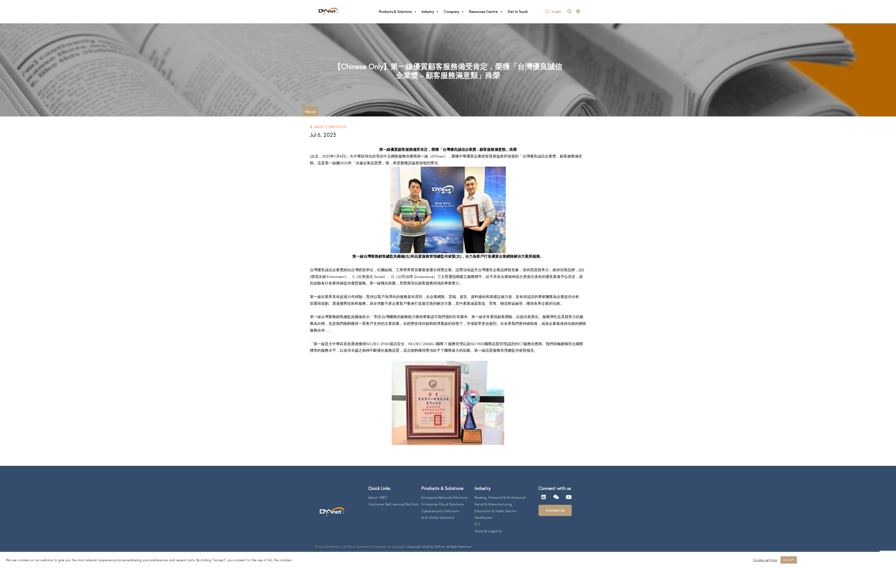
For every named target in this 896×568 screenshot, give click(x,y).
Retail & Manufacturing (493, 504)
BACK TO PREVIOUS (330, 127)
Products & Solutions (395, 11)
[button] (553, 11)
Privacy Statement (328, 546)
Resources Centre (483, 11)
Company (451, 11)
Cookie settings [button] (765, 560)
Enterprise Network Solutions (444, 497)
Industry (428, 11)
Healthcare (483, 517)
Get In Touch (518, 11)
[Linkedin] (544, 497)
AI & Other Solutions (437, 517)
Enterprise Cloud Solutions (442, 504)
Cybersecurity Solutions (440, 511)
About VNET (378, 497)
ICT (477, 524)
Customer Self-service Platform (393, 504)
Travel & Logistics (488, 531)
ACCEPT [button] (788, 560)
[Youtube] (569, 497)
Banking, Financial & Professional (500, 497)
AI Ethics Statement (358, 546)
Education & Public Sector (495, 511)
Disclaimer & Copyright (389, 546)
